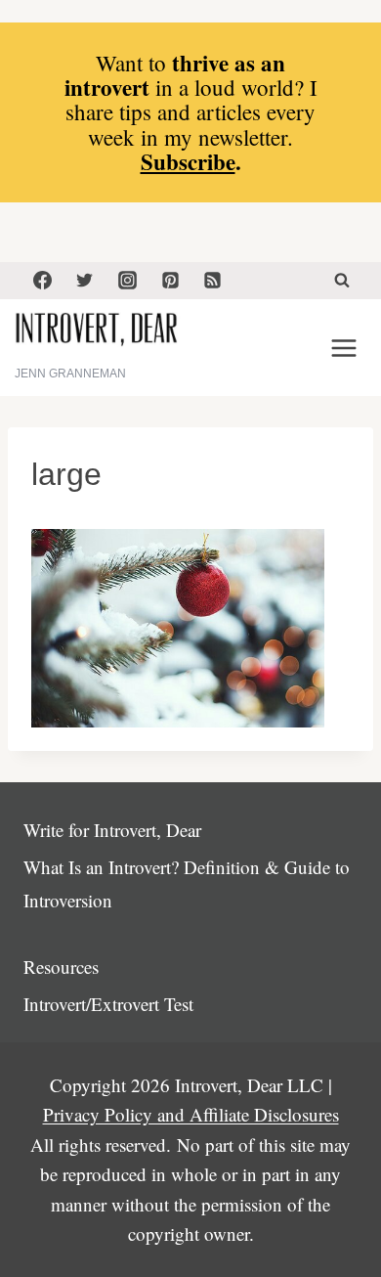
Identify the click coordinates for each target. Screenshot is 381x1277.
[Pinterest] (170, 280)
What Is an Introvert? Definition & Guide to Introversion (186, 883)
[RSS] (213, 280)
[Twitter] (85, 280)
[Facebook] (42, 280)
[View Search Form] (342, 280)
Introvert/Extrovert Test (108, 1003)
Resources (61, 966)
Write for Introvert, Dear (112, 829)
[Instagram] (127, 280)
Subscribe (188, 161)
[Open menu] (343, 348)
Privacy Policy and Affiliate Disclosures (191, 1114)
